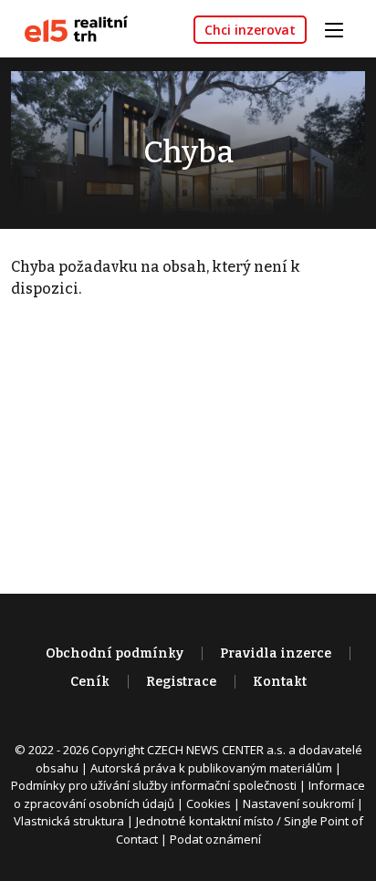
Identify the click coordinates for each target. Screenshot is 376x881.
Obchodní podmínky (114, 653)
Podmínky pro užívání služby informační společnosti (154, 785)
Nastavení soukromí (298, 803)
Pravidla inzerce (275, 653)
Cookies (208, 803)
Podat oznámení (215, 839)
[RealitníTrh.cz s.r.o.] (69, 27)
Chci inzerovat (250, 29)
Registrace (181, 681)
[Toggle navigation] (340, 28)
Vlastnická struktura (69, 821)
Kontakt (280, 681)
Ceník (90, 681)
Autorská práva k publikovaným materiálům (211, 768)
